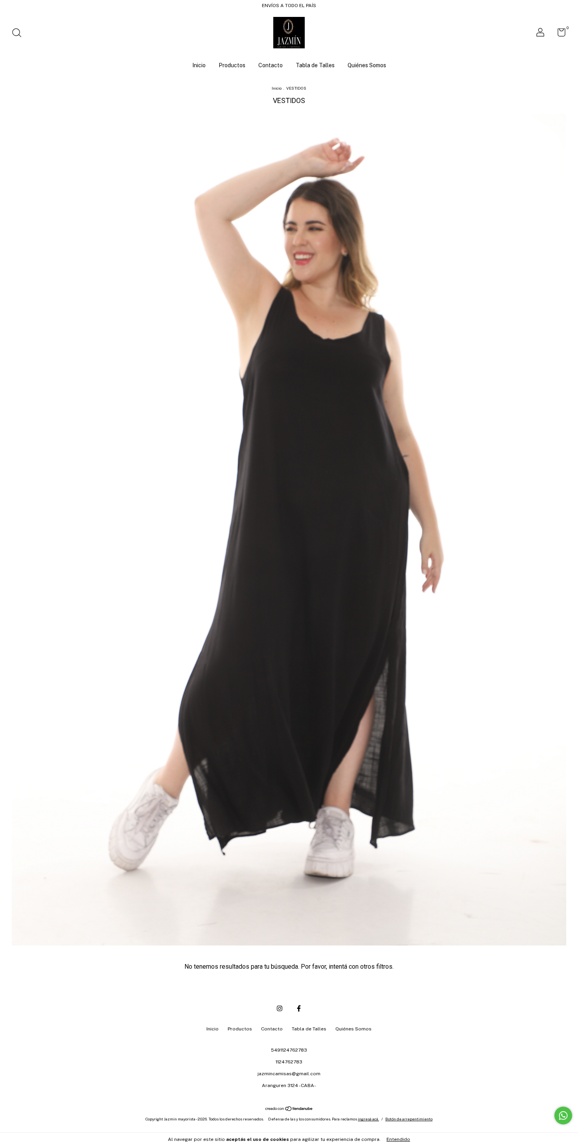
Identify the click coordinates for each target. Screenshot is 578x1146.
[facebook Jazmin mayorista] (299, 1008)
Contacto (270, 65)
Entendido (398, 1139)
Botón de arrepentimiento (409, 1119)
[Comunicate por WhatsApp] (563, 1115)
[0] (558, 34)
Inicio (199, 65)
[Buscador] (19, 33)
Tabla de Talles (315, 65)
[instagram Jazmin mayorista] (279, 1008)
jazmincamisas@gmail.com (289, 1073)
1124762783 (289, 1062)
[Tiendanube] (289, 1109)
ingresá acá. (368, 1119)
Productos (232, 65)
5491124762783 (289, 1050)
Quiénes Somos (367, 65)
